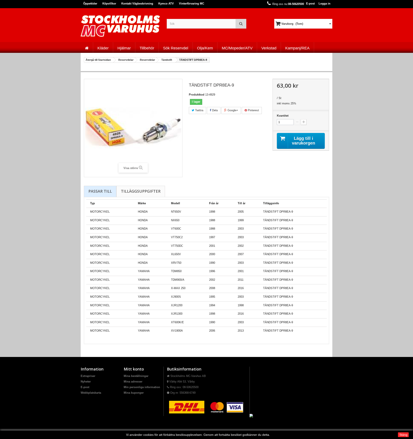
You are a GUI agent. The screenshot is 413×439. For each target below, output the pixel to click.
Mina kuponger (134, 392)
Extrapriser (88, 376)
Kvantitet (282, 115)
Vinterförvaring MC (191, 3)
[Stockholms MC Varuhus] (120, 26)
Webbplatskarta (91, 392)
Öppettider (90, 3)
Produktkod (196, 94)
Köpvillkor (109, 3)
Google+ (232, 110)
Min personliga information (142, 387)
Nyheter (86, 381)
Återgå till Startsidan (98, 59)
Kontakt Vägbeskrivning (137, 3)
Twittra (198, 110)
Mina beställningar (136, 376)
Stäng (403, 434)
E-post (310, 3)
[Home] (87, 47)
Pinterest (253, 110)
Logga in (324, 3)
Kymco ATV (166, 3)
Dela (214, 110)
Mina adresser (133, 381)
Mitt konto (134, 369)
